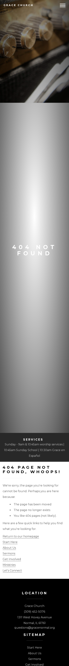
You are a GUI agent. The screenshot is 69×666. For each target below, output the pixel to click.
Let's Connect (12, 570)
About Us (9, 547)
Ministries (9, 565)
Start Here (10, 542)
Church (18, 5)
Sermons (9, 553)
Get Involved (12, 559)
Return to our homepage (21, 536)
